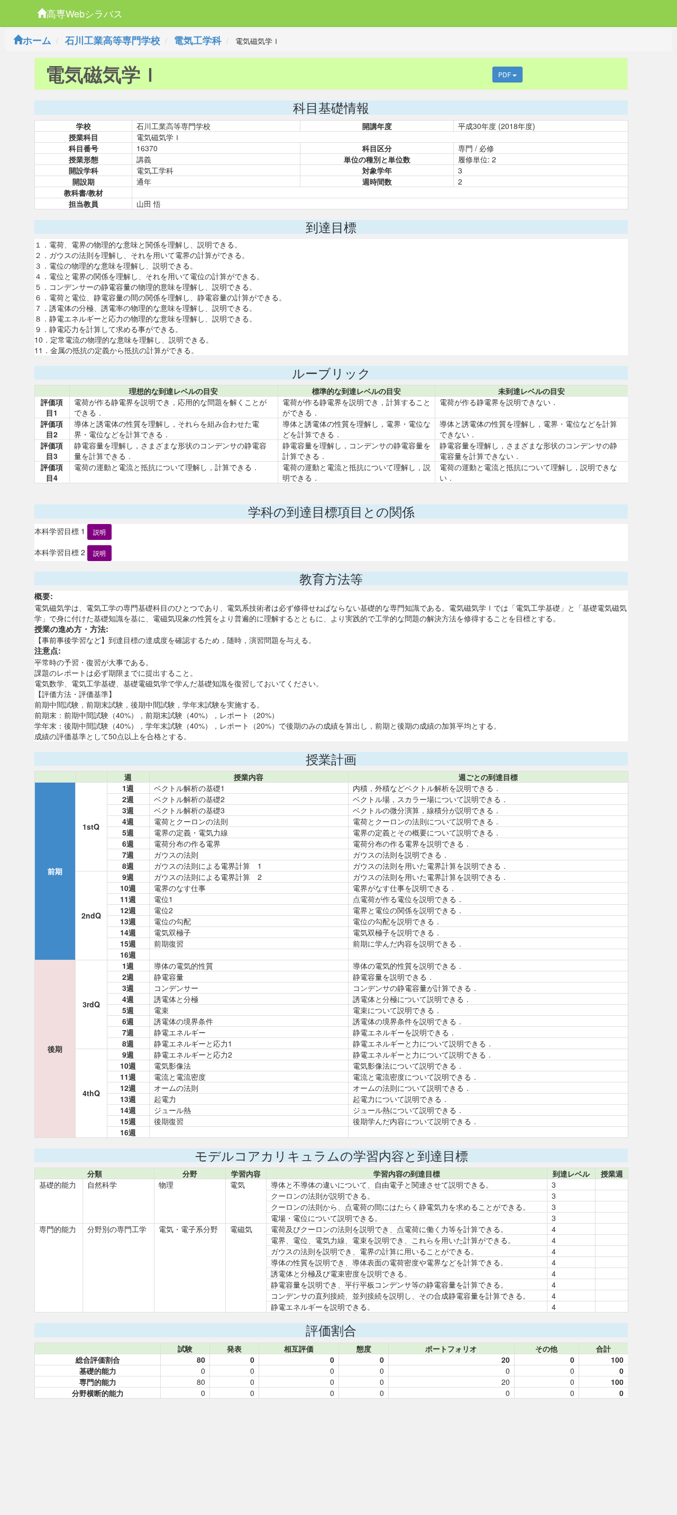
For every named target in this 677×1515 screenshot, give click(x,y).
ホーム (37, 40)
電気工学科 (198, 40)
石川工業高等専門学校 (112, 40)
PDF (505, 74)
